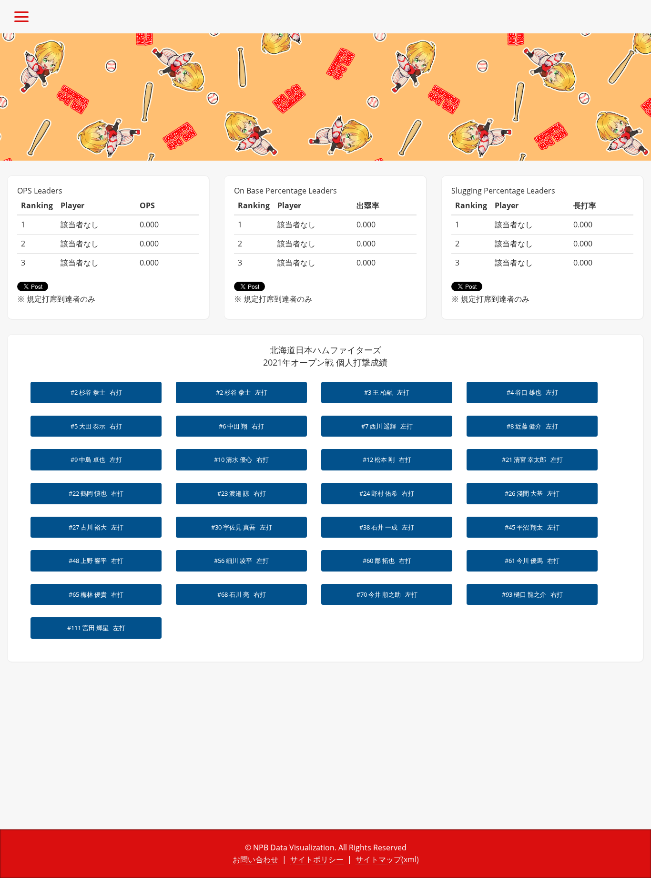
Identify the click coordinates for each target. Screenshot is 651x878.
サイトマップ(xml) (387, 859)
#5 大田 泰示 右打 (96, 426)
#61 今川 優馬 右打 (532, 560)
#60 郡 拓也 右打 (387, 560)
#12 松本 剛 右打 (387, 459)
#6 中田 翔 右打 (241, 426)
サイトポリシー (317, 859)
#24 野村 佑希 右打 (386, 493)
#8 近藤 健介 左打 (532, 426)
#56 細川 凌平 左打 (241, 560)
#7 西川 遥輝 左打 (387, 426)
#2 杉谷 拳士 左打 (241, 392)
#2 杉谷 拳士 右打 (96, 392)
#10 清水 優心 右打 (241, 459)
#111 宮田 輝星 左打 (96, 627)
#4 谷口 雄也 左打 (532, 392)
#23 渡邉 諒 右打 (241, 493)
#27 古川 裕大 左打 (96, 527)
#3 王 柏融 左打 (386, 392)
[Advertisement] (162, 753)
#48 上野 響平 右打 (96, 560)
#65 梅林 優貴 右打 (96, 594)
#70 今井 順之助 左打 (386, 594)
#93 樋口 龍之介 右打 (532, 594)
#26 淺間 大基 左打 (532, 493)
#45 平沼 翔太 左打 (532, 527)
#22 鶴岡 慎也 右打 (96, 493)
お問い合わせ (255, 859)
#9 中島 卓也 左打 (96, 459)
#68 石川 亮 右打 (241, 594)
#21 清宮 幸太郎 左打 (532, 459)
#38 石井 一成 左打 (386, 527)
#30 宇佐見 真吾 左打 (241, 527)
